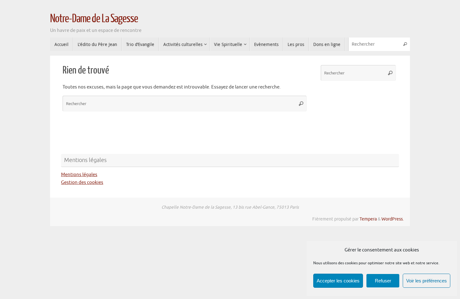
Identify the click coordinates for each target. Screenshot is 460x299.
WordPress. (392, 219)
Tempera (368, 219)
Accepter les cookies (338, 280)
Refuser (383, 280)
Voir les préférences (426, 280)
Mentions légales (79, 175)
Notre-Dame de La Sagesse (94, 19)
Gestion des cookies (82, 182)
